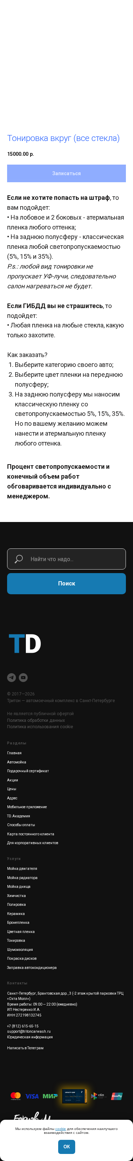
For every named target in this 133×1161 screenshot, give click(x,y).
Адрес (12, 798)
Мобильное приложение (27, 807)
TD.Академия (18, 816)
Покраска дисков (22, 958)
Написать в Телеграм (25, 1048)
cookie (60, 1129)
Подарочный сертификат (28, 771)
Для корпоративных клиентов (32, 843)
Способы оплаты (21, 825)
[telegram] (11, 677)
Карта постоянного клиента (30, 834)
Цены (11, 789)
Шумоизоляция (20, 950)
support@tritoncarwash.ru (29, 1031)
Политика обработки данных (36, 720)
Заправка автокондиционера (32, 968)
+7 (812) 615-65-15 (23, 1026)
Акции (12, 780)
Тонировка (16, 940)
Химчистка (16, 896)
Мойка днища (19, 887)
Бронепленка (18, 922)
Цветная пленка (21, 932)
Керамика (16, 914)
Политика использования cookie (40, 726)
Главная (14, 753)
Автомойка (16, 762)
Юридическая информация (30, 1037)
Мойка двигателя (22, 869)
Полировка (16, 905)
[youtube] (23, 677)
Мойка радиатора (22, 878)
